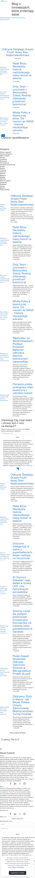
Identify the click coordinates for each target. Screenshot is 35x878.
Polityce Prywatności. (27, 465)
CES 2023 (3, 179)
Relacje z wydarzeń (5, 152)
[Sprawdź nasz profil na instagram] (24, 783)
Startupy (2, 157)
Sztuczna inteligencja (6, 154)
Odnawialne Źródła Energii (7, 165)
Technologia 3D (4, 163)
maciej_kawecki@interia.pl (14, 817)
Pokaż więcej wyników (17, 732)
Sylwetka (2, 188)
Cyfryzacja (3, 172)
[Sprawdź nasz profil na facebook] (10, 783)
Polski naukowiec (5, 190)
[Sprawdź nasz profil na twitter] (20, 783)
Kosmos (2, 186)
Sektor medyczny (5, 156)
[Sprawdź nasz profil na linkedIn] (15, 783)
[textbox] (17, 798)
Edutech (2, 166)
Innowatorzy (3, 159)
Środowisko (3, 184)
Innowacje (3, 170)
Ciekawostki (3, 182)
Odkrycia (2, 173)
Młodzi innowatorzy (5, 181)
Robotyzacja (3, 161)
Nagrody (2, 168)
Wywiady (2, 177)
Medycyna (3, 175)
